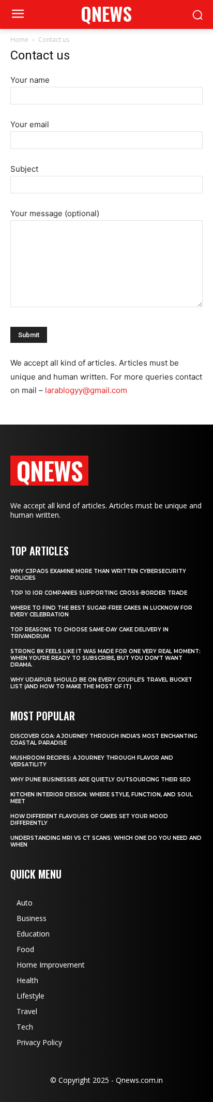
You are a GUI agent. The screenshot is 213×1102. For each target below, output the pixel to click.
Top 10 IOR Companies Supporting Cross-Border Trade (98, 593)
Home (19, 39)
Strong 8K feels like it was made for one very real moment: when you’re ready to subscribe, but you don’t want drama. (105, 658)
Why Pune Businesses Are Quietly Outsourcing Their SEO (100, 779)
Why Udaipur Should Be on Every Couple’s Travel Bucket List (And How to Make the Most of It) (101, 683)
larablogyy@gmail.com (86, 390)
